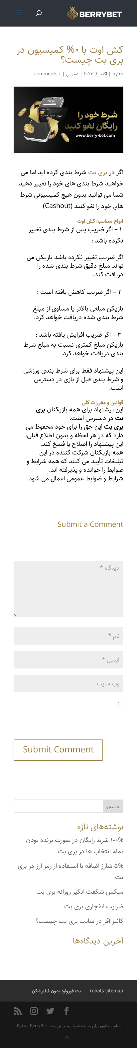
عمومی (72, 74)
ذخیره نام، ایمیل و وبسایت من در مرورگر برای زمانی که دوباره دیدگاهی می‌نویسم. (77, 715)
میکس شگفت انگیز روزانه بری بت (79, 892)
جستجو (113, 806)
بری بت (97, 172)
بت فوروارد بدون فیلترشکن (56, 991)
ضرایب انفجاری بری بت (93, 906)
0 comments (47, 74)
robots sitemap (106, 991)
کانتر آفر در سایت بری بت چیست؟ (79, 921)
